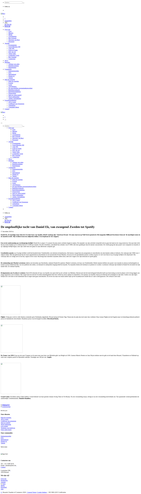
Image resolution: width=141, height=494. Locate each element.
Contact (3, 467)
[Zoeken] (23, 126)
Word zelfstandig (6, 424)
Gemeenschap (6, 406)
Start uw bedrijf (5, 423)
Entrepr (6, 436)
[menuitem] (6, 24)
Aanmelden (8, 21)
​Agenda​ (3, 482)
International (4, 439)
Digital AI (4, 441)
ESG (2, 438)
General (31, 492)
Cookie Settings (42, 492)
